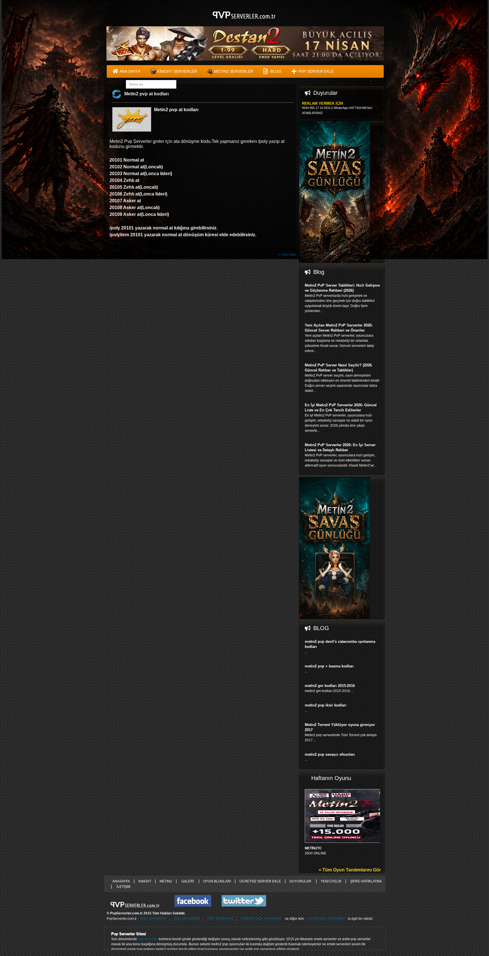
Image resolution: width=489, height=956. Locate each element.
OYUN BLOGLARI (217, 881)
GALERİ (188, 881)
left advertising (52, 478)
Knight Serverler (177, 71)
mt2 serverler (220, 918)
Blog (275, 71)
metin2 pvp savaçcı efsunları (330, 754)
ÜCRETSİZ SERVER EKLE (260, 881)
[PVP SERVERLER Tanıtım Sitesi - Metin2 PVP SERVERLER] (245, 22)
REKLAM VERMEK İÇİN (322, 103)
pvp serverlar (187, 918)
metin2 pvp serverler (261, 918)
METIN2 (166, 881)
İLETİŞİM (123, 887)
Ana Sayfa (129, 71)
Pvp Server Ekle (316, 71)
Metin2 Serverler (233, 71)
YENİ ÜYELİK (331, 881)
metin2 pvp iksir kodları (325, 705)
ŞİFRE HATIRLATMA (366, 881)
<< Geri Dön (287, 255)
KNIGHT (144, 881)
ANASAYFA (121, 881)
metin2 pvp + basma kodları (329, 666)
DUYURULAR (300, 881)
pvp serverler (153, 918)
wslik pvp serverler (326, 918)
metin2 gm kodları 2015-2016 (330, 686)
